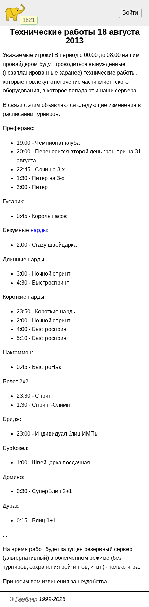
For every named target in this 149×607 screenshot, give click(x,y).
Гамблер (26, 599)
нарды (38, 230)
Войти (130, 13)
